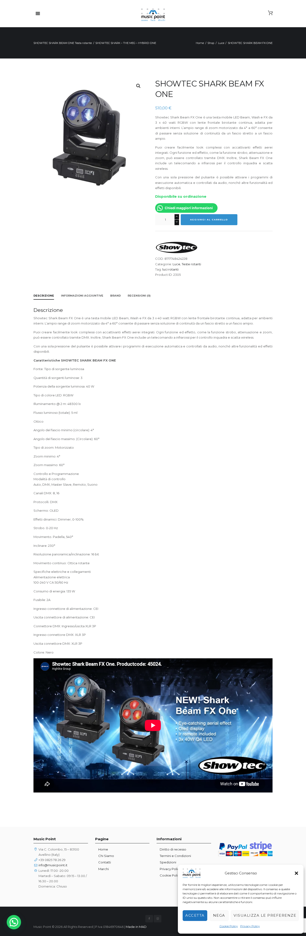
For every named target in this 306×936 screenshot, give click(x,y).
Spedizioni (168, 862)
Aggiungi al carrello (209, 219)
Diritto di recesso (173, 849)
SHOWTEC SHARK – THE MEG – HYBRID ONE (125, 43)
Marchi (103, 869)
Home (200, 43)
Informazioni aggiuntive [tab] (82, 295)
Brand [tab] (115, 295)
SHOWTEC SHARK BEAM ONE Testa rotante (62, 43)
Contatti (104, 862)
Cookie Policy (228, 926)
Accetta (195, 915)
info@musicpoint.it (52, 865)
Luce (221, 43)
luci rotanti (170, 269)
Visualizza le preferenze (265, 915)
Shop (211, 43)
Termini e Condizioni (175, 856)
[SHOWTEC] (176, 247)
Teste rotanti (191, 264)
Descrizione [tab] (43, 295)
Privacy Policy (250, 926)
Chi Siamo (106, 856)
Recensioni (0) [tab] (139, 295)
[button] (296, 873)
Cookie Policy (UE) (174, 875)
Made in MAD (136, 927)
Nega (219, 915)
